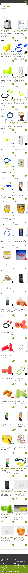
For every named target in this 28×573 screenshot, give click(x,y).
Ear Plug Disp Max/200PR (5, 353)
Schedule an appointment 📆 (4, 558)
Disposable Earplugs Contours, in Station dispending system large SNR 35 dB (6, 425)
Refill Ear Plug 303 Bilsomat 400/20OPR (21, 30)
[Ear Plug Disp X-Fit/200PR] (7, 71)
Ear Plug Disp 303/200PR (5, 145)
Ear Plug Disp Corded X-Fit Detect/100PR (21, 53)
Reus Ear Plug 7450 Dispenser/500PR (7, 422)
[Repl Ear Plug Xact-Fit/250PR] (7, 508)
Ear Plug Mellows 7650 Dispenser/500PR (21, 422)
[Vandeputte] (5, 1)
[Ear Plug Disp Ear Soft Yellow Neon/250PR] (20, 94)
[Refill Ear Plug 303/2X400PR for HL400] (7, 255)
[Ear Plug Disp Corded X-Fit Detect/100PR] (20, 48)
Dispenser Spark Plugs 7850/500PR (20, 191)
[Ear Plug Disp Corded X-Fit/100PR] (7, 94)
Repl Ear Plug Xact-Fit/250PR (5, 514)
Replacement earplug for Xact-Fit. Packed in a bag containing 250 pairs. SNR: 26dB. (7, 517)
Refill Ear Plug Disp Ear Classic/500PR (20, 214)
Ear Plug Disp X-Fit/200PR (5, 76)
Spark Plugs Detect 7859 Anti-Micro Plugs (8, 537)
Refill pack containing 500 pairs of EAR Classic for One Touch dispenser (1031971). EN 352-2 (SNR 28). (20, 218)
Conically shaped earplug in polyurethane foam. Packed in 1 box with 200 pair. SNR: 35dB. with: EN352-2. (7, 402)
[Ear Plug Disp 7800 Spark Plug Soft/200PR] (20, 439)
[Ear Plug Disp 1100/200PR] (7, 393)
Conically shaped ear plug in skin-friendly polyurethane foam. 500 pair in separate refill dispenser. (20, 540)
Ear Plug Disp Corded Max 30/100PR (20, 353)
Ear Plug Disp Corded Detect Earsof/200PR (8, 122)
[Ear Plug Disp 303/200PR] (7, 140)
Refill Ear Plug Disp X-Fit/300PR (19, 76)
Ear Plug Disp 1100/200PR (5, 399)
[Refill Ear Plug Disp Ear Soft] (7, 439)
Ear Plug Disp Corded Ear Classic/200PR (7, 191)
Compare (2, 40)
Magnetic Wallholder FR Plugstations (7, 491)
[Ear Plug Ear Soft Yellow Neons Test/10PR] (20, 508)
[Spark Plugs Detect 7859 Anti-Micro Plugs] (7, 531)
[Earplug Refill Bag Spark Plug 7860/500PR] (20, 163)
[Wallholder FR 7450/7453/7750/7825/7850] (20, 278)
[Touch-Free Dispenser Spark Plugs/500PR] (7, 462)
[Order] (13, 38)
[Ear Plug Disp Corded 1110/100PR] (20, 255)
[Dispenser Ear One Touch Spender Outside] (20, 232)
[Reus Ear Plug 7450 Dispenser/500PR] (7, 416)
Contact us (2, 557)
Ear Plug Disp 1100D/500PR (18, 537)
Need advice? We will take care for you (19, 561)
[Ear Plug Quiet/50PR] (20, 324)
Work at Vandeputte (3, 560)
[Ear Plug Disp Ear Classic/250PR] (7, 48)
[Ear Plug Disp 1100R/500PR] (20, 301)
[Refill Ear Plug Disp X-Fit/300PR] (20, 71)
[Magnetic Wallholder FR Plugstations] (7, 485)
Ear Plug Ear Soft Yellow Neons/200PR (20, 468)
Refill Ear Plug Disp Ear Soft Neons (6, 214)
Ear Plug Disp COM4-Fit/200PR (6, 376)
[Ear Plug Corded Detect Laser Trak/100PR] (7, 232)
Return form (2, 561)
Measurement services (17, 558)
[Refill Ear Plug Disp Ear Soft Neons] (7, 209)
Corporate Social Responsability (5, 559)
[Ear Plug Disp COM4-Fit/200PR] (7, 370)
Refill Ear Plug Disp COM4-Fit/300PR (20, 145)
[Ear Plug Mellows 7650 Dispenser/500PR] (20, 416)
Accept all (10, 571)
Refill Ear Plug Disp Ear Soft (5, 445)
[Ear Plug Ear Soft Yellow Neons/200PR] (20, 462)
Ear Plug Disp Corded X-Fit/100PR (6, 99)
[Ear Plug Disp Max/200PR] (7, 347)
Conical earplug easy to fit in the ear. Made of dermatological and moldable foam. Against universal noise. (7, 149)
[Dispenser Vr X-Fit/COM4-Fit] (7, 301)
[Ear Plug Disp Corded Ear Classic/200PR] (7, 186)
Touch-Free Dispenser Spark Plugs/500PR (8, 468)
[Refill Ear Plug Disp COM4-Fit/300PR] (20, 140)
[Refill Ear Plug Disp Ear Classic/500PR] (20, 209)
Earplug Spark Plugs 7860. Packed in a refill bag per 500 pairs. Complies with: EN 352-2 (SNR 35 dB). (20, 172)
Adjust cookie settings (4, 571)
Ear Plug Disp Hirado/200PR (5, 30)
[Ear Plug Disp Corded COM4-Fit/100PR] (7, 324)
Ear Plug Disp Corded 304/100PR (6, 168)
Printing (15, 559)
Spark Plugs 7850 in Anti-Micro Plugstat (21, 491)
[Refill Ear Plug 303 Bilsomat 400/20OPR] (20, 25)
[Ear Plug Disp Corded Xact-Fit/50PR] (20, 370)
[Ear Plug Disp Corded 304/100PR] (7, 163)
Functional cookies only (16, 571)
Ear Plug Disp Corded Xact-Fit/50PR (20, 376)
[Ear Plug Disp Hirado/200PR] (7, 25)
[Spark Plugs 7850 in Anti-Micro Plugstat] (20, 485)
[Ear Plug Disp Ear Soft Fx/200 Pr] (20, 393)
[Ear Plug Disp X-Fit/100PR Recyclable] (7, 278)
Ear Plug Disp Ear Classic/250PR (6, 53)
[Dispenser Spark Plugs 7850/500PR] (20, 186)
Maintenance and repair (17, 557)
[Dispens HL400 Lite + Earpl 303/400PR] (20, 117)
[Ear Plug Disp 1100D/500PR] (20, 531)
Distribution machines (17, 560)
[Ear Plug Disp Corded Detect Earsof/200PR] (7, 117)
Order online (16, 556)
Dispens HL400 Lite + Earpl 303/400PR (20, 122)
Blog (1, 556)
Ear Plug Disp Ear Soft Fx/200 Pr (19, 399)
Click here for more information (5, 569)
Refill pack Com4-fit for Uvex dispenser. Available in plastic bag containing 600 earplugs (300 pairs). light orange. (19, 149)
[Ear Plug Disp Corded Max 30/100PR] (20, 347)
